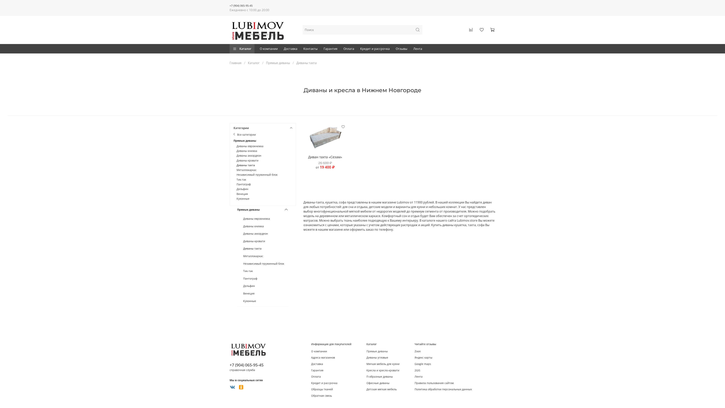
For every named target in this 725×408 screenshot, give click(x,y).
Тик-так (241, 179)
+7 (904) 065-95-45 (241, 5)
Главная (235, 63)
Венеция (242, 194)
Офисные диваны (377, 383)
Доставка (290, 49)
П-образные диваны (379, 376)
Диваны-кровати (247, 160)
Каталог (245, 49)
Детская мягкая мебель (381, 389)
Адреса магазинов (323, 357)
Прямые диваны (278, 63)
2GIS (417, 370)
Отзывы (401, 49)
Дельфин (242, 189)
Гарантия (330, 49)
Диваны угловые (377, 357)
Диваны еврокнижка (250, 146)
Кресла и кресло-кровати (382, 370)
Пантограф (244, 184)
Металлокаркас (247, 170)
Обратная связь (321, 395)
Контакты (310, 49)
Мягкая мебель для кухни (383, 364)
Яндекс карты (423, 357)
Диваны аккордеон (249, 155)
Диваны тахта (246, 165)
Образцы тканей (322, 389)
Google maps (423, 364)
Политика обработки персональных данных (443, 389)
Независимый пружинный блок (257, 174)
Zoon (418, 351)
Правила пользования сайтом (434, 383)
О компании (269, 49)
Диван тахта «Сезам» (325, 157)
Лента (417, 49)
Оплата (348, 49)
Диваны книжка (247, 150)
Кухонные (243, 198)
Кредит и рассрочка (375, 49)
